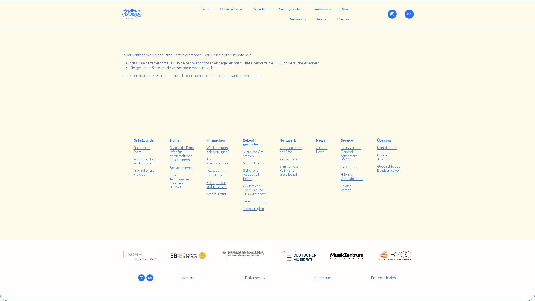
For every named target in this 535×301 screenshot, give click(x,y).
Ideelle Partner (290, 159)
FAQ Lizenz (349, 167)
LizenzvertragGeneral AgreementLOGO (351, 154)
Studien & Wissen (347, 188)
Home (205, 9)
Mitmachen (260, 9)
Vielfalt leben (252, 163)
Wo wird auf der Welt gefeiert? (145, 161)
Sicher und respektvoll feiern (251, 174)
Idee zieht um (179, 183)
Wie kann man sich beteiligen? (217, 150)
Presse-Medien (383, 277)
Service (321, 19)
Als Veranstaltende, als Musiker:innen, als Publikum (218, 167)
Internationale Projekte (143, 172)
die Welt (176, 187)
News (345, 9)
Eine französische (179, 177)
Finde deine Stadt (141, 150)
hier (135, 75)
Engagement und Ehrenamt (216, 185)
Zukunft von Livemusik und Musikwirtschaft (254, 190)
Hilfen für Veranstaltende (352, 176)
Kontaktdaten (387, 148)
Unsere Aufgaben (384, 157)
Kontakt (188, 277)
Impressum (322, 277)
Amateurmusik (216, 194)
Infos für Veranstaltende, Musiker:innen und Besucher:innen (181, 160)
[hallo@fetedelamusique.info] (409, 14)
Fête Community (255, 201)
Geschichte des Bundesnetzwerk (389, 168)
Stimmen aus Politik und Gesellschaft (289, 170)
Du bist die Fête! (182, 148)
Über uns (343, 19)
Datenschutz (255, 277)
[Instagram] (392, 14)
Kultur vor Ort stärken (253, 154)
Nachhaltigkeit (253, 209)
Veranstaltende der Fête (291, 150)
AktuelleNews (321, 150)
